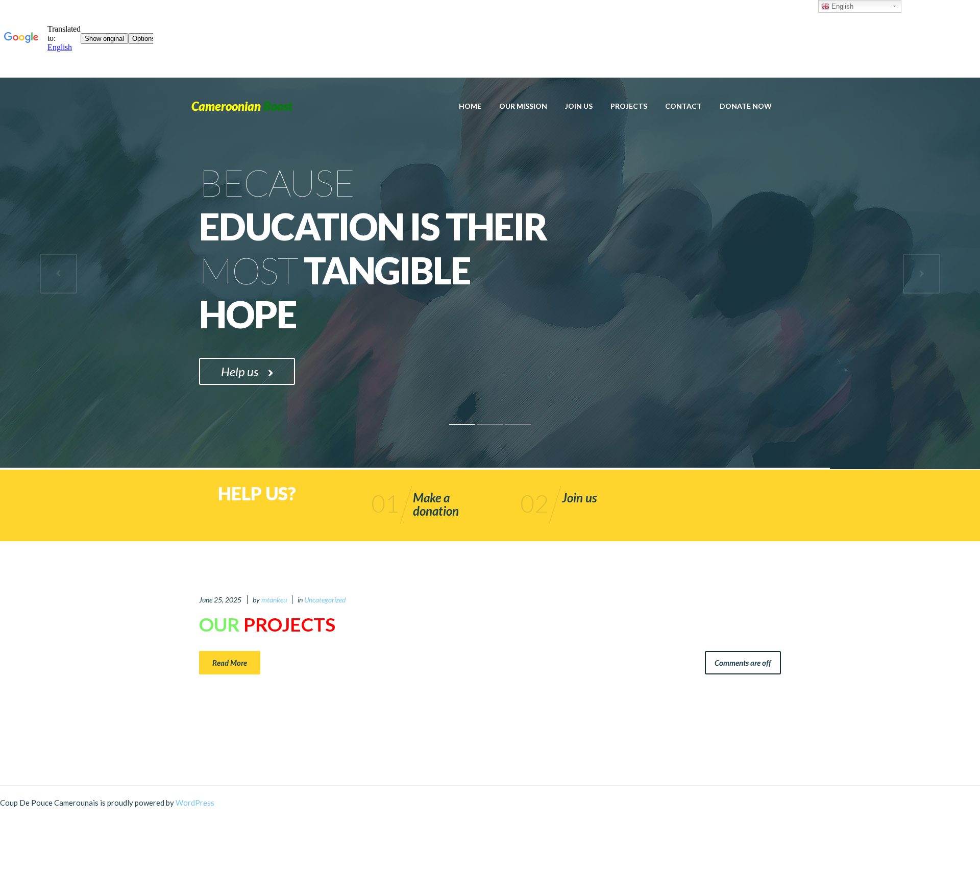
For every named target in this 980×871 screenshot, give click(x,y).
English (841, 6)
